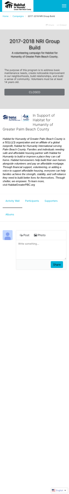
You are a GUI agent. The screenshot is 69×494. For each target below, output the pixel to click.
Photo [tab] (42, 235)
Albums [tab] (9, 214)
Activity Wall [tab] (12, 200)
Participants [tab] (32, 200)
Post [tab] (26, 235)
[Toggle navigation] (64, 5)
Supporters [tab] (51, 200)
